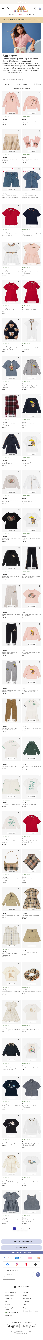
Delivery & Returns (10, 1292)
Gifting (25, 1292)
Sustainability (9, 1315)
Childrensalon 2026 (25, 1332)
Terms (25, 1305)
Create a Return (10, 1295)
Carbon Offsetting (11, 1312)
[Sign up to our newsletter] (38, 1274)
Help (24, 1308)
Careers (25, 1295)
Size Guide (8, 1305)
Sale (20, 14)
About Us (7, 1301)
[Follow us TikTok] (35, 1265)
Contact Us (8, 1298)
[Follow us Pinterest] (26, 1265)
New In (11, 14)
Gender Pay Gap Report (10, 1308)
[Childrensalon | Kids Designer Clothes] (21, 8)
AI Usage (26, 1301)
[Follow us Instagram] (17, 1265)
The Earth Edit (23, 1287)
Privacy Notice (27, 1298)
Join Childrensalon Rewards (21, 1252)
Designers (30, 14)
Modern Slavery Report (30, 1311)
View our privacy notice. (9, 1279)
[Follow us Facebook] (7, 1265)
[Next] (29, 1229)
